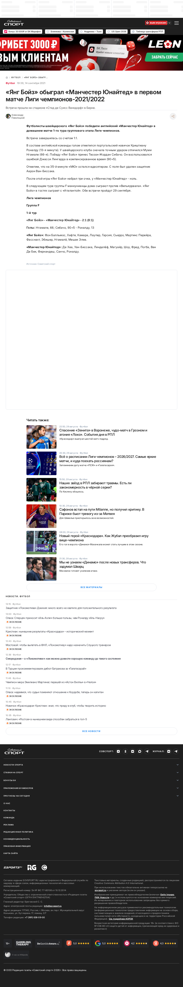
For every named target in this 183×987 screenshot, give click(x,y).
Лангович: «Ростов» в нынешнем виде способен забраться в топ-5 (46, 719)
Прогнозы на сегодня (17, 796)
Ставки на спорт (13, 772)
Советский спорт (46, 264)
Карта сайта (11, 853)
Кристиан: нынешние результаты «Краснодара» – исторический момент (50, 631)
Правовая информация (17, 846)
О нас (7, 803)
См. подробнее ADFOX (121, 918)
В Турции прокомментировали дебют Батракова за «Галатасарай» (46, 668)
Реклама (9, 825)
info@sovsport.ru (52, 906)
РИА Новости (102, 897)
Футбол (10, 83)
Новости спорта (13, 765)
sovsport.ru (100, 890)
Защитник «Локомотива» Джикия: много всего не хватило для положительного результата (61, 608)
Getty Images (167, 894)
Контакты (9, 810)
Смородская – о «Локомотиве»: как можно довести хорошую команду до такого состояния (63, 658)
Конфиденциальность (17, 839)
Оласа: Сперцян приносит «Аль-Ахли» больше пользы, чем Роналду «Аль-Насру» (55, 618)
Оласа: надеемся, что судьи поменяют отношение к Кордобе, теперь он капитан (54, 692)
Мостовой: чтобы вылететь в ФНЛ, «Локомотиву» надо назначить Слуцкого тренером (58, 645)
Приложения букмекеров (18, 788)
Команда (9, 817)
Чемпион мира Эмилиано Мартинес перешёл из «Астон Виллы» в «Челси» (51, 682)
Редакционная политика (18, 832)
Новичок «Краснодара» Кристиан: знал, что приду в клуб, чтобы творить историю (56, 705)
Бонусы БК (10, 780)
